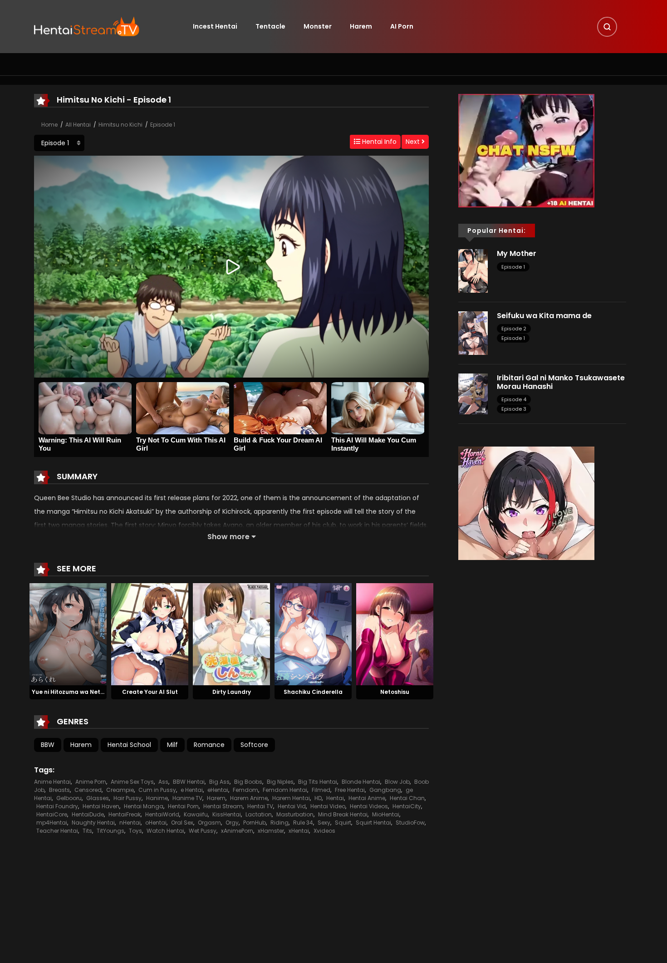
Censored (88, 790)
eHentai (217, 790)
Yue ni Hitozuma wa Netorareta (77, 692)
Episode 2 (513, 328)
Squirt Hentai (373, 822)
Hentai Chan (407, 798)
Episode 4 (513, 399)
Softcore (254, 744)
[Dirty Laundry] (231, 633)
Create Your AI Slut (150, 692)
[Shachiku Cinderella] (313, 633)
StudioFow (410, 822)
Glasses (97, 798)
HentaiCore (51, 814)
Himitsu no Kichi (120, 124)
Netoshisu (394, 692)
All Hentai (78, 124)
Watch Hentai (165, 831)
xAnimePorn (237, 831)
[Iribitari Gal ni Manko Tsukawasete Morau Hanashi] (473, 393)
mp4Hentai (51, 822)
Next (414, 141)
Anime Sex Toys (132, 782)
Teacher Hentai (57, 831)
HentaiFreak (124, 814)
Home (49, 124)
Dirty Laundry (231, 692)
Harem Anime (249, 798)
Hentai (335, 798)
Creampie (120, 790)
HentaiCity (406, 806)
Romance (209, 744)
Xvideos (324, 831)
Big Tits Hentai (317, 782)
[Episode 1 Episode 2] (59, 143)
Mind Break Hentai (343, 814)
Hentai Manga (143, 806)
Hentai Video (327, 806)
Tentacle (270, 26)
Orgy (232, 822)
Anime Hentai (52, 782)
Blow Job (397, 782)
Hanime (157, 798)
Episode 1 (162, 124)
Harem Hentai (291, 798)
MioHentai (385, 814)
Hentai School (129, 744)
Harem (361, 26)
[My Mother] (473, 270)
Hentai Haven (101, 806)
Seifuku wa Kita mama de (544, 315)
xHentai (299, 831)
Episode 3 (513, 409)
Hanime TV (187, 798)
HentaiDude (88, 814)
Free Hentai (350, 790)
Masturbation (295, 814)
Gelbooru (69, 798)
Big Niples (280, 782)
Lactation (258, 814)
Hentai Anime (366, 798)
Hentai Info (378, 141)
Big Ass (219, 782)
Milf (172, 744)
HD (318, 798)
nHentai (130, 822)
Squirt (343, 822)
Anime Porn (90, 782)
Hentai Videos (369, 806)
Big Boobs (248, 782)
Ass (163, 782)
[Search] (607, 27)
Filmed (321, 790)
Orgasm (209, 822)
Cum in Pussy (157, 790)
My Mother (516, 253)
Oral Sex (182, 822)
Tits (87, 831)
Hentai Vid (292, 806)
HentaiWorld (162, 814)
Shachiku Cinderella (313, 692)
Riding (279, 822)
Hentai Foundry (57, 806)
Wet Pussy (202, 831)
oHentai (156, 822)
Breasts (59, 790)
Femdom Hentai (285, 790)
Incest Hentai (215, 26)
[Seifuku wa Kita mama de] (473, 332)
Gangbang (385, 790)
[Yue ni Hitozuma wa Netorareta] (68, 633)
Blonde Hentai (361, 782)
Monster (318, 26)
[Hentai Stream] (86, 25)
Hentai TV (260, 806)
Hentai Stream (223, 806)
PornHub (254, 822)
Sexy (324, 822)
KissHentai (226, 814)
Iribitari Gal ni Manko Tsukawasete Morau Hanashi (561, 382)
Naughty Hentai (93, 822)
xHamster (271, 831)
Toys (135, 831)
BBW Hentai (189, 782)
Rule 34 (303, 822)
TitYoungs (110, 831)
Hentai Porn (183, 806)
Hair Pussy (127, 798)
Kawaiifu (196, 814)
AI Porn (401, 26)
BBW (47, 744)
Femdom (245, 790)
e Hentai (192, 790)
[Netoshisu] (394, 633)
